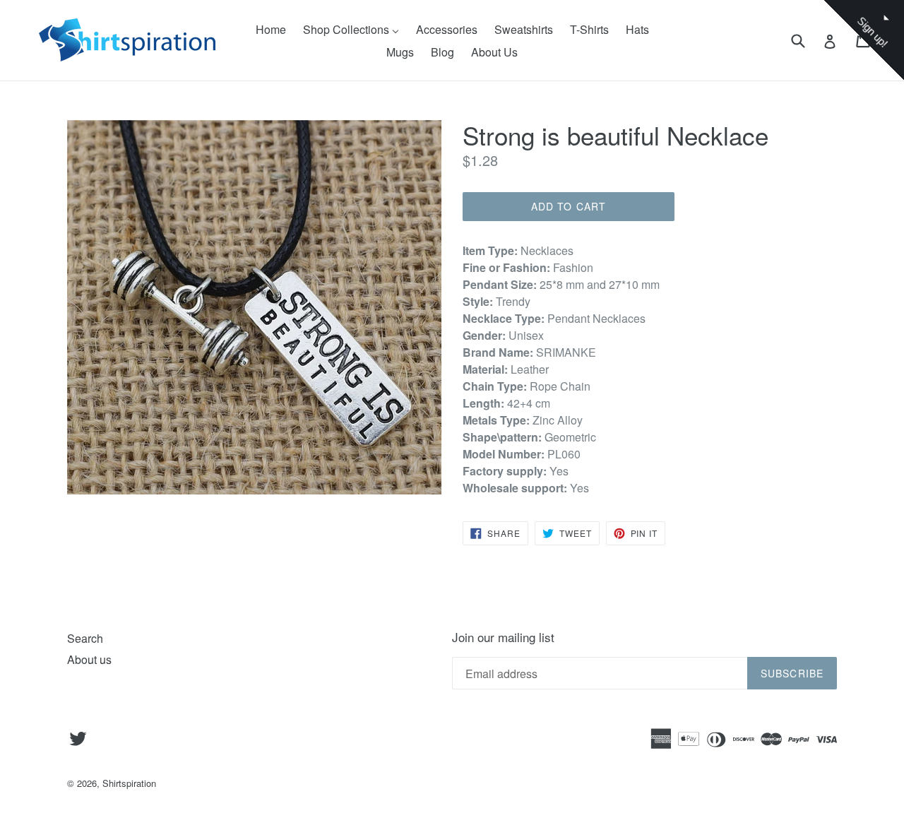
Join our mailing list (503, 637)
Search (85, 638)
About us (89, 659)
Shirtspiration (129, 783)
